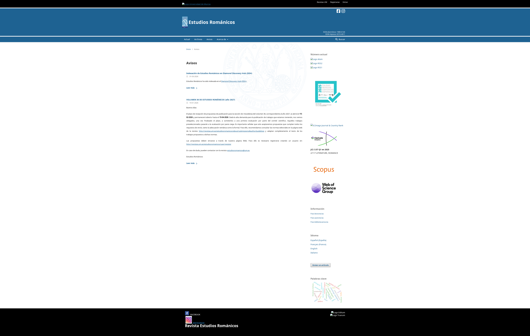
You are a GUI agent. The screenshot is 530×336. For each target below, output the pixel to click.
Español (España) (318, 240)
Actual (187, 39)
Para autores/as (317, 218)
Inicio (188, 49)
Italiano (314, 252)
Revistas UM (322, 2)
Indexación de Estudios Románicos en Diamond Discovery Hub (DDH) (219, 73)
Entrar (345, 2)
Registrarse (335, 2)
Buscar (341, 39)
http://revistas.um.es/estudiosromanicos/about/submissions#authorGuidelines (231, 131)
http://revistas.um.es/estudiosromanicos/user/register (208, 144)
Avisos (209, 39)
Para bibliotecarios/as (319, 222)
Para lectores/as (317, 213)
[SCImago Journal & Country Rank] (327, 125)
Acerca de (221, 39)
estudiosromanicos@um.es (238, 150)
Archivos (198, 39)
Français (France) (318, 244)
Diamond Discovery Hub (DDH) (234, 81)
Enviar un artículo (320, 265)
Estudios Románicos (212, 22)
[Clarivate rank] (324, 146)
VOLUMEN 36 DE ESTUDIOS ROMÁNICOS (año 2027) (210, 99)
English (314, 248)
